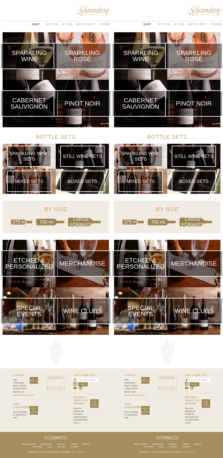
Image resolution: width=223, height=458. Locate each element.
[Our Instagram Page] (75, 384)
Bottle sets (86, 24)
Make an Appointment (34, 410)
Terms (74, 444)
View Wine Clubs (94, 404)
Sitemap (75, 447)
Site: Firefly (77, 452)
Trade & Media (29, 444)
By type (52, 24)
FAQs (49, 447)
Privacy (86, 444)
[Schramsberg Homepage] (56, 384)
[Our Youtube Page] (75, 388)
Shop (35, 24)
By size (67, 24)
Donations (46, 444)
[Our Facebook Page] (75, 381)
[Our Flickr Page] (80, 388)
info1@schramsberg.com (23, 395)
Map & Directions (34, 380)
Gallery (61, 447)
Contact (61, 444)
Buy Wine (56, 438)
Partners (37, 447)
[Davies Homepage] (56, 396)
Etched (104, 24)
